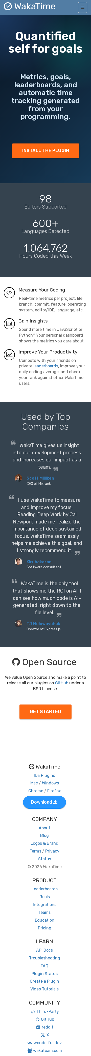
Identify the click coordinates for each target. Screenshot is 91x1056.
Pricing (44, 928)
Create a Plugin (44, 981)
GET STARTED (45, 711)
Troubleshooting (44, 958)
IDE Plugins (44, 775)
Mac (34, 783)
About (44, 828)
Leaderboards (45, 889)
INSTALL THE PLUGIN (45, 150)
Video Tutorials (44, 989)
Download (41, 802)
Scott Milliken (40, 478)
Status (44, 859)
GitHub (61, 683)
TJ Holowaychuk (43, 623)
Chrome (35, 790)
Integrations (44, 904)
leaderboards (45, 366)
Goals (44, 896)
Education (44, 920)
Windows (50, 783)
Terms (35, 851)
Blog (44, 835)
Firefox (54, 790)
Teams (44, 912)
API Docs (44, 950)
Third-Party (47, 1011)
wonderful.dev (47, 1042)
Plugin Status (45, 973)
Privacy (52, 851)
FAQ (44, 965)
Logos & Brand (44, 843)
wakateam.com (47, 1050)
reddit (47, 1027)
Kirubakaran (39, 562)
